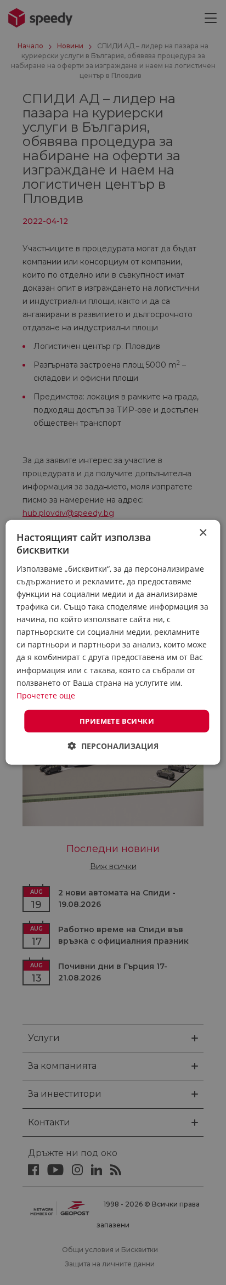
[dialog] (113, 642)
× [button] (203, 533)
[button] (113, 746)
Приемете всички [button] (117, 721)
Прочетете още (45, 695)
